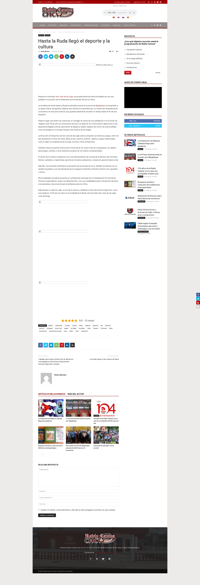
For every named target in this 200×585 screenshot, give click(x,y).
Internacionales (75, 25)
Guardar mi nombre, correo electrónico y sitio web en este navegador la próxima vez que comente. (78, 510)
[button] (149, 2)
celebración (58, 325)
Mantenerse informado (135, 54)
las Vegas (73, 328)
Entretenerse (131, 67)
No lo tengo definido (134, 58)
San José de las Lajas (64, 96)
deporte (87, 325)
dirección (108, 325)
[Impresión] (72, 56)
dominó (41, 328)
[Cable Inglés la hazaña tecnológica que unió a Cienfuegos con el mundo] (130, 225)
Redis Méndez (45, 51)
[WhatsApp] (56, 56)
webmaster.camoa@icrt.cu (75, 2)
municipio (82, 328)
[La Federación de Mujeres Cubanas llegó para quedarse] (50, 408)
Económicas (106, 25)
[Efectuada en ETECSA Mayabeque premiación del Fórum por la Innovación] (78, 435)
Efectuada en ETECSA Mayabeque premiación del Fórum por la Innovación (77, 448)
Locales (42, 25)
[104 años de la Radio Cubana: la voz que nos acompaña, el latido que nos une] (106, 408)
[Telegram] (51, 56)
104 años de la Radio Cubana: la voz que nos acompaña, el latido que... (149, 171)
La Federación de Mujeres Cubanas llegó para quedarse (149, 143)
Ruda (110, 328)
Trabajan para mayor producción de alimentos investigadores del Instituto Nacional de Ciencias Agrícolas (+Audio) (55, 361)
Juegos (66, 328)
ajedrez (50, 325)
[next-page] (43, 454)
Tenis (77, 331)
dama (81, 325)
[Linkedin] (67, 56)
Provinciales (52, 25)
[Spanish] (128, 17)
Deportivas (116, 25)
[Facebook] (152, 2)
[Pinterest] (61, 56)
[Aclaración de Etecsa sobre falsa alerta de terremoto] (130, 198)
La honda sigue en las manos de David (104, 359)
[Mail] (154, 2)
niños (89, 328)
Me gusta (157, 121)
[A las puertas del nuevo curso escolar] (106, 435)
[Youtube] (160, 2)
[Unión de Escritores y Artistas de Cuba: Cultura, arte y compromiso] (130, 211)
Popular (95, 328)
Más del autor (76, 394)
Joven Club (58, 328)
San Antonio (43, 331)
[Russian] (123, 17)
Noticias (46, 32)
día (102, 325)
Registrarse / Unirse (139, 2)
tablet (71, 331)
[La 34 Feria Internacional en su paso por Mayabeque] (78, 408)
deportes (95, 325)
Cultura (74, 325)
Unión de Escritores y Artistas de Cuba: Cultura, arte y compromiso (149, 212)
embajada (50, 328)
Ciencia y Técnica (129, 25)
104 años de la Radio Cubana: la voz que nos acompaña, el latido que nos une (106, 421)
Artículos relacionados (51, 394)
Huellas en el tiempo (91, 25)
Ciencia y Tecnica (143, 231)
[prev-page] (39, 454)
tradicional (84, 331)
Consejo (67, 325)
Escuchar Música (133, 63)
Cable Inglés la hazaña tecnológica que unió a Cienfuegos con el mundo (149, 226)
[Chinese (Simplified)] (114, 17)
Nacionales (63, 25)
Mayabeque (100, 105)
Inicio (40, 32)
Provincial (104, 328)
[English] (118, 17)
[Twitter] (157, 2)
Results (158, 72)
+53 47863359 (48, 2)
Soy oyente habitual (134, 49)
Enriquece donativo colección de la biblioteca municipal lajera (149, 185)
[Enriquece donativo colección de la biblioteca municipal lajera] (50, 435)
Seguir (158, 126)
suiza (65, 331)
